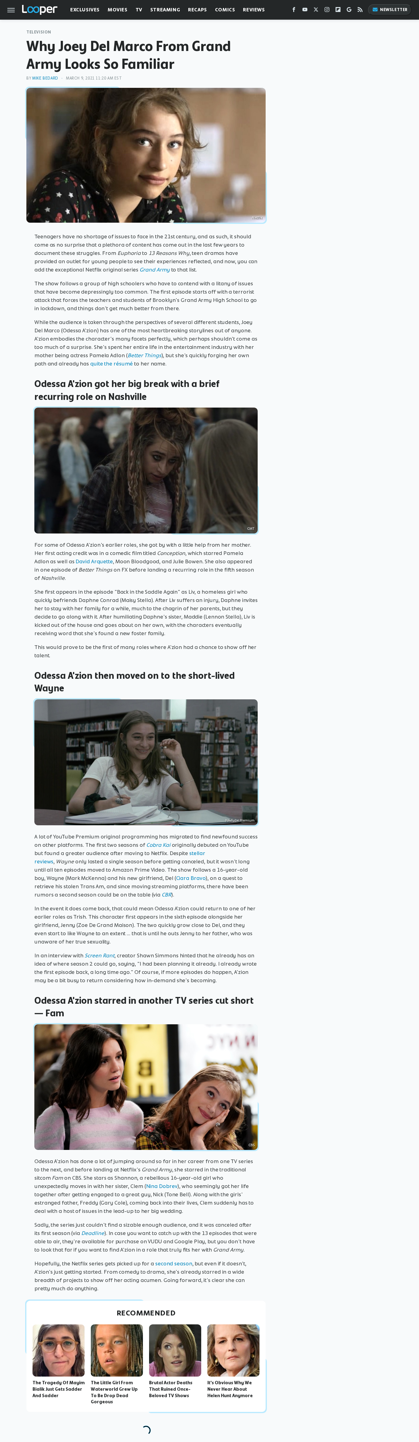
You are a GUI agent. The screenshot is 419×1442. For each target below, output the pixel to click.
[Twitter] (316, 11)
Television (38, 32)
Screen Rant (99, 955)
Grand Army (155, 269)
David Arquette (94, 561)
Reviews (254, 9)
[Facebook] (294, 11)
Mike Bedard (45, 78)
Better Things (144, 355)
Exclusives (85, 9)
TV (139, 9)
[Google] (349, 11)
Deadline (92, 1233)
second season (173, 1263)
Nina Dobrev (162, 1186)
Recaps (197, 9)
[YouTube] (305, 11)
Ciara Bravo (191, 878)
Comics (225, 9)
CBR (166, 894)
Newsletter (394, 9)
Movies (118, 9)
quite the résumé (111, 363)
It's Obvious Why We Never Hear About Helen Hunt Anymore (230, 1389)
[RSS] (360, 11)
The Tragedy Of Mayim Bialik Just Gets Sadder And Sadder (59, 1389)
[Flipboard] (338, 11)
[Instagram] (327, 11)
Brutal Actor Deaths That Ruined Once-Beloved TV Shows (170, 1389)
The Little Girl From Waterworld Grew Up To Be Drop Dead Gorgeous (114, 1392)
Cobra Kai (158, 845)
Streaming (165, 9)
